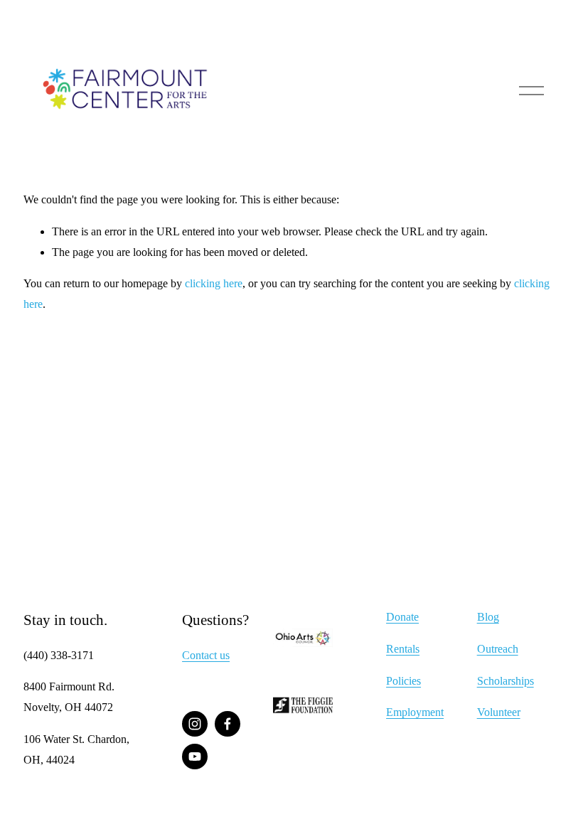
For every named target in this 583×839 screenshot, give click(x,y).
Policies (403, 681)
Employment (415, 712)
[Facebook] (227, 724)
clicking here (213, 283)
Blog (488, 617)
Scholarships (505, 681)
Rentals (402, 649)
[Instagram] (195, 724)
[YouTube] (195, 756)
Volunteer (498, 712)
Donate (402, 617)
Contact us (206, 655)
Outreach (497, 649)
